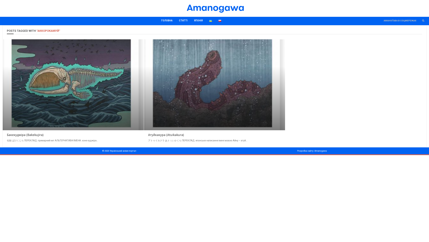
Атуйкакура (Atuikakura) (166, 135)
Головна (166, 20)
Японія (198, 20)
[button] (423, 20)
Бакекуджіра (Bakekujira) (25, 135)
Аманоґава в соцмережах (400, 20)
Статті (183, 20)
